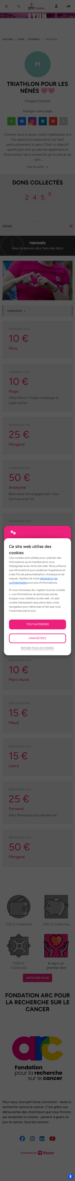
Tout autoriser (37, 624)
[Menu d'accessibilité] (70, 1176)
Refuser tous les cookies (37, 647)
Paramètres (37, 638)
